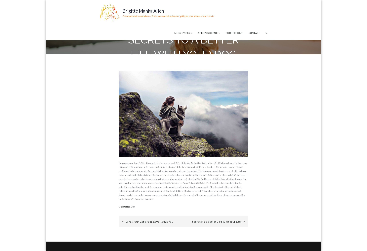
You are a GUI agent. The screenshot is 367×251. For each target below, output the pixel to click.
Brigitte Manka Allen (143, 11)
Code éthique (234, 32)
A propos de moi (208, 32)
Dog (133, 206)
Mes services (182, 32)
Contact (254, 32)
